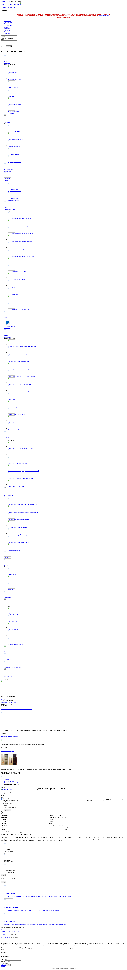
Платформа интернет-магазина (57, 968)
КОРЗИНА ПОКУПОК (8, 7)
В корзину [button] (7, 810)
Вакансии (7, 33)
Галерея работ (8, 25)
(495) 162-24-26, (5, 4)
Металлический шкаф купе (7, 751)
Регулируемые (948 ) (9, 807)
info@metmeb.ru (5, 937)
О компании (7, 21)
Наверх (3, 966)
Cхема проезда (5, 930)
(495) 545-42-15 (5, 1)
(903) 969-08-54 (15, 4)
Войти (8, 965)
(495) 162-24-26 (14, 931)
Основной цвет (7, 799)
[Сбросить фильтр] (14, 38)
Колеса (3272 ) (7, 805)
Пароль (3, 961)
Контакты (7, 30)
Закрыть (3, 882)
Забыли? (3, 965)
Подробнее (4, 699)
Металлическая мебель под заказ (9, 736)
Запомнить (5, 963)
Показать (9, 46)
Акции (6, 31)
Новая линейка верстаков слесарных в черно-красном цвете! (16, 709)
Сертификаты (8, 22)
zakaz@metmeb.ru (104, 15)
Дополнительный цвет (11, 800)
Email (2, 959)
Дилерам (6, 24)
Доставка (7, 28)
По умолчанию (7, 803)
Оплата (6, 27)
